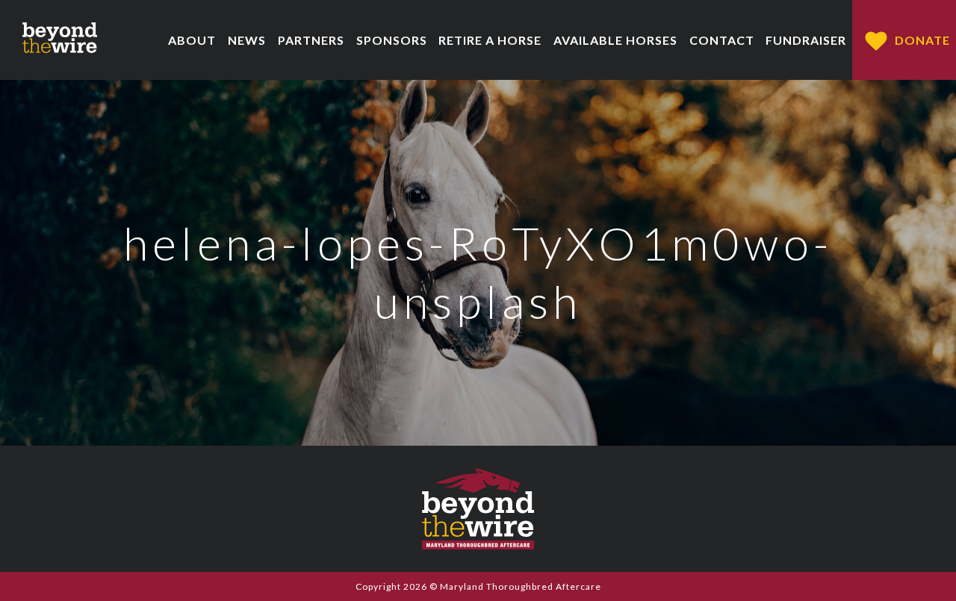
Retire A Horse (489, 40)
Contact (721, 40)
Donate (922, 40)
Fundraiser (806, 40)
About (192, 40)
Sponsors (391, 40)
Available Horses (615, 40)
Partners (311, 40)
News (247, 40)
